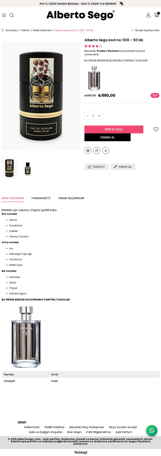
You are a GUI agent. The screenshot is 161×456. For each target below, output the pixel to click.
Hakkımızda (31, 427)
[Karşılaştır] (96, 150)
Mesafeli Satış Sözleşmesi (86, 427)
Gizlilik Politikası (54, 427)
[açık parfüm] (80, 15)
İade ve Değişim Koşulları (45, 432)
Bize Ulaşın (74, 432)
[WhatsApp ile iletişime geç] (151, 430)
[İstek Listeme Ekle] (87, 150)
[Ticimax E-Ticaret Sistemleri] (81, 453)
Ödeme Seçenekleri (71, 198)
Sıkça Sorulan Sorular (123, 427)
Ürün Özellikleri (13, 198)
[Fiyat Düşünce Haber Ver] (105, 150)
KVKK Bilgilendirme (98, 432)
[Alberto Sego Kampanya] (80, 3)
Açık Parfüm (124, 432)
